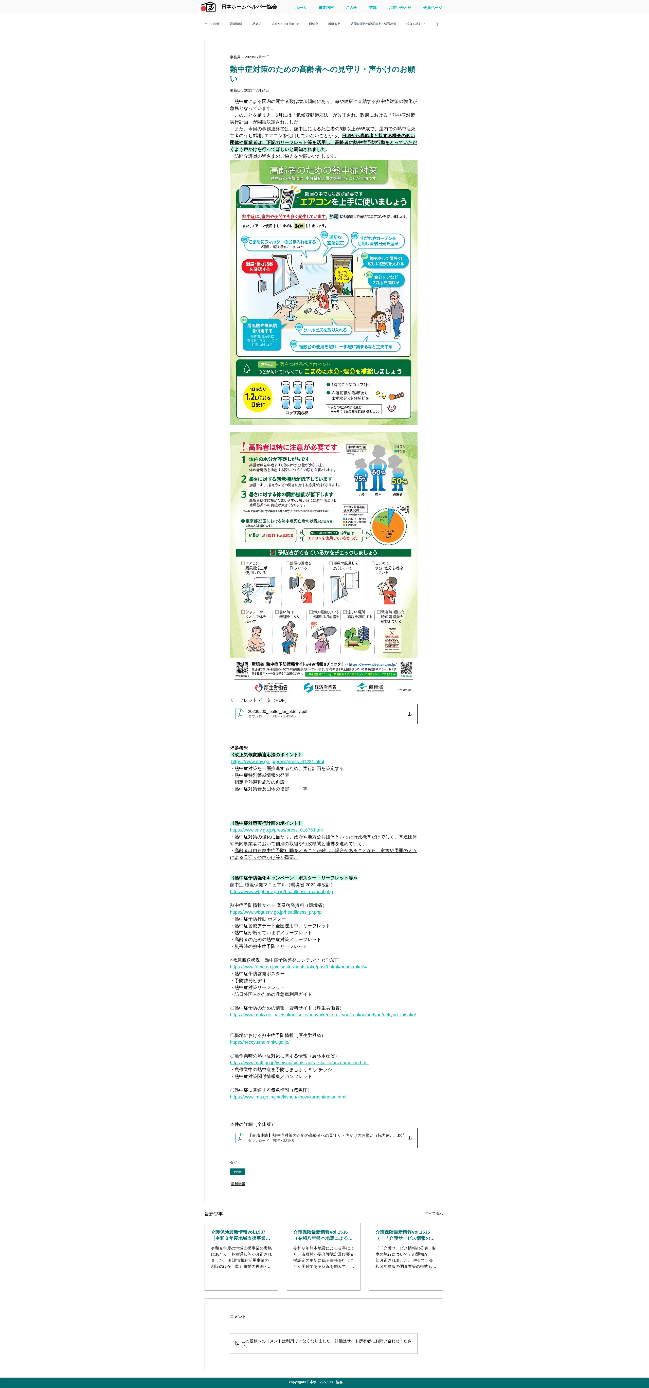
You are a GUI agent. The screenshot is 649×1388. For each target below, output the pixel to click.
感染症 (256, 24)
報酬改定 (334, 24)
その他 (237, 1172)
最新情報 (236, 24)
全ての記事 (212, 24)
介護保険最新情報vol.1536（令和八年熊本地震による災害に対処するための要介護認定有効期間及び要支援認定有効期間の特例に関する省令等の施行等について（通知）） (323, 1235)
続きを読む (414, 24)
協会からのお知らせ (285, 24)
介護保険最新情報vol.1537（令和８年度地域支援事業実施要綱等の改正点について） (240, 1235)
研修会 (313, 24)
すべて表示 (434, 1213)
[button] (436, 24)
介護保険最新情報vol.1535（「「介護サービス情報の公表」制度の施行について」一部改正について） (405, 1235)
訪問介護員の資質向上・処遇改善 (373, 24)
